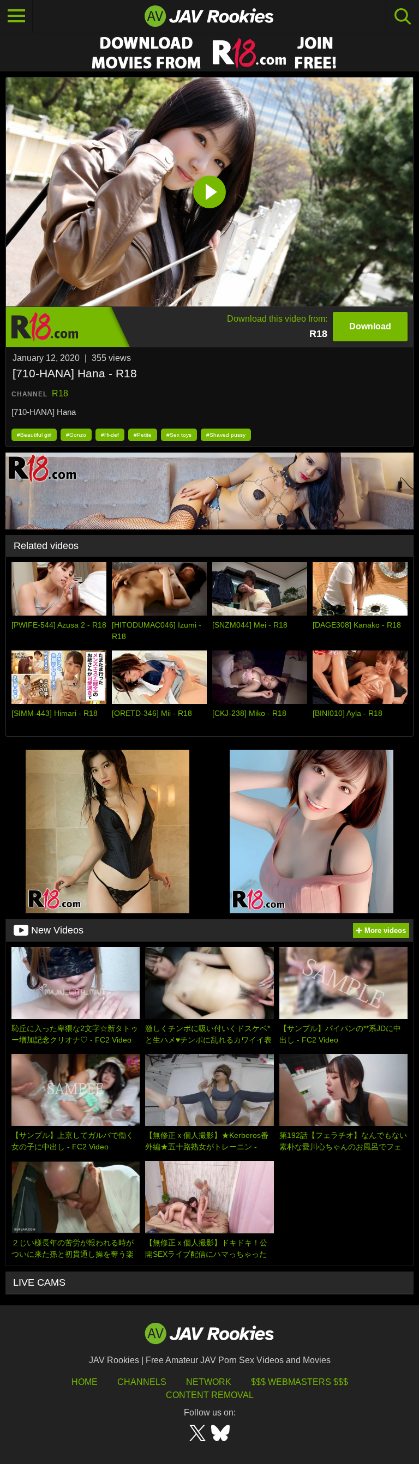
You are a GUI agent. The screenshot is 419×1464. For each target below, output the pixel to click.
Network (208, 1382)
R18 (60, 393)
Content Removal (210, 1395)
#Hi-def (110, 435)
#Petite (143, 435)
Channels (141, 1382)
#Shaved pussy (226, 435)
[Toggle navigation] (16, 16)
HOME (84, 1382)
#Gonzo (76, 435)
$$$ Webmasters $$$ (299, 1382)
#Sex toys (178, 435)
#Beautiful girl (34, 435)
